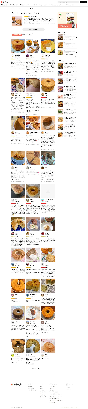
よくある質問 (52, 402)
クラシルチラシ (69, 387)
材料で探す (30, 386)
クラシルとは (52, 386)
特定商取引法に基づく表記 (55, 398)
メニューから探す (31, 388)
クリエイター (62, 4)
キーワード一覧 (43, 396)
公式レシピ (35, 4)
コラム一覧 (42, 390)
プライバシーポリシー (54, 392)
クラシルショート (54, 4)
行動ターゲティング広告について (56, 396)
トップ (41, 386)
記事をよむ (41, 4)
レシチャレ (68, 389)
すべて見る (74, 138)
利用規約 (51, 390)
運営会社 (51, 388)
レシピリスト (42, 388)
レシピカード (47, 4)
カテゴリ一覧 (42, 394)
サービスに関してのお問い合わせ (56, 400)
